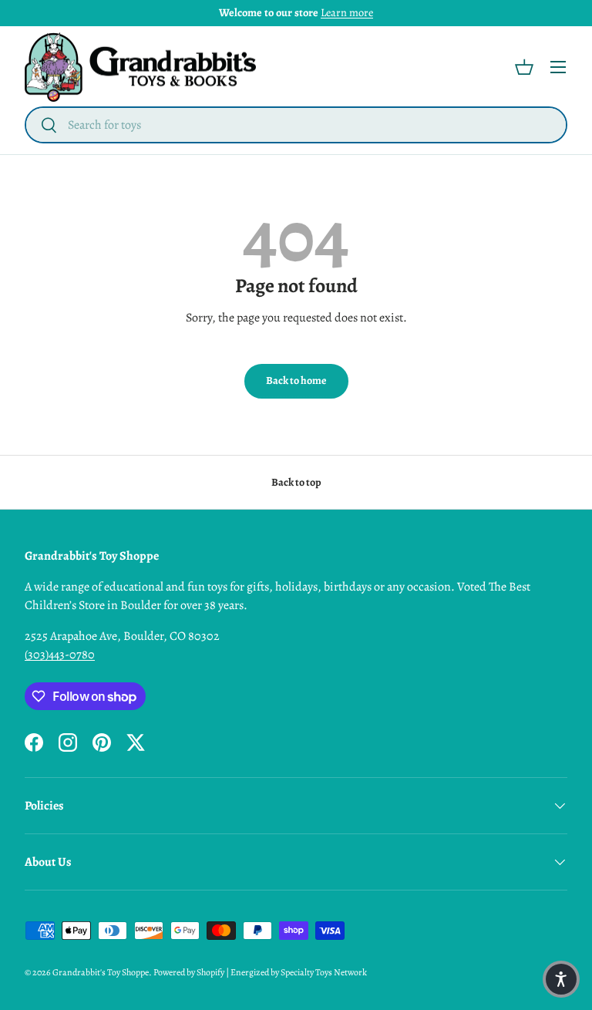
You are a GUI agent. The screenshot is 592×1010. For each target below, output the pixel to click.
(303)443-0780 (60, 654)
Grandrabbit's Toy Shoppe (100, 972)
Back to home (296, 380)
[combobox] (296, 125)
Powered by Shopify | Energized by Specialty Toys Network (260, 972)
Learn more (347, 12)
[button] (524, 67)
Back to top (296, 482)
